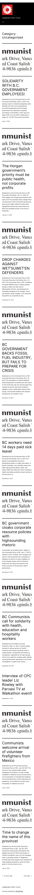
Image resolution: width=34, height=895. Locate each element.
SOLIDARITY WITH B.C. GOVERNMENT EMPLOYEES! (15, 87)
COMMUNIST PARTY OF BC (11, 18)
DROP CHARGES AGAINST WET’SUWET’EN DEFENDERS (16, 266)
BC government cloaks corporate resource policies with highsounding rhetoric (16, 534)
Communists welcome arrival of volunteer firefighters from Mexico (16, 752)
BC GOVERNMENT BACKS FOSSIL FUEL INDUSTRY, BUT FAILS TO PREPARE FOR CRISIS (17, 357)
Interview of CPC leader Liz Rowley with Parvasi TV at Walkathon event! (17, 684)
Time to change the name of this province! (16, 836)
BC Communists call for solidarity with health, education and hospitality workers (16, 628)
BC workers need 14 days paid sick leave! (17, 446)
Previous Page (7, 876)
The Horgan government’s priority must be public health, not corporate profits (15, 177)
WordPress (19, 891)
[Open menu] (3, 22)
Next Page (28, 876)
